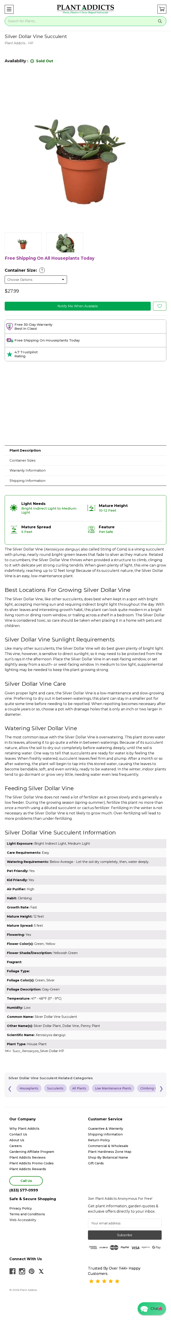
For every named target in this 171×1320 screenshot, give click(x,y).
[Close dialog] (130, 633)
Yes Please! (85, 671)
